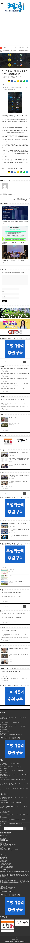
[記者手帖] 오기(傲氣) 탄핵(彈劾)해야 (8, 630)
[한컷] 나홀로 (3, 428)
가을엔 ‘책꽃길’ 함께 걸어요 (14, 569)
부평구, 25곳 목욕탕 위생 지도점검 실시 (9, 763)
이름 (3, 287)
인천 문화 (6, 50)
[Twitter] (14, 939)
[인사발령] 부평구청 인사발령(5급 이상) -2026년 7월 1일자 (12, 674)
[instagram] (17, 939)
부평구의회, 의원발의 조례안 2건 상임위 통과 (18, 464)
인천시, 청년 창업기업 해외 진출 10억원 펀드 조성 (11, 592)
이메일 (3, 291)
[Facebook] (13, 939)
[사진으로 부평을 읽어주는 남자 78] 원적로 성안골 (12, 802)
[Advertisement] (15, 30)
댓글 (3, 274)
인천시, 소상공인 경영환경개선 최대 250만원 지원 (11, 596)
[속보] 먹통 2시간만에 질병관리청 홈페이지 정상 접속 (12, 779)
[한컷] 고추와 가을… (13, 417)
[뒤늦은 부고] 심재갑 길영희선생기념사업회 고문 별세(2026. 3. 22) (14, 678)
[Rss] (12, 939)
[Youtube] (16, 939)
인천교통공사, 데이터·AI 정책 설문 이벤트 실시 (10, 195)
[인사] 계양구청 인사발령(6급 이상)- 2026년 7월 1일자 (11, 671)
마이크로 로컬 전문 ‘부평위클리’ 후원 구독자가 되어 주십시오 (13, 403)
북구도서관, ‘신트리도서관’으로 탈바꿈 (16, 581)
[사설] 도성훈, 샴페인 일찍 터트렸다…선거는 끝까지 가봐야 (13, 613)
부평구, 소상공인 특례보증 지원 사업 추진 (9, 600)
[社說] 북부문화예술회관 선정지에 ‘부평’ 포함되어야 (11, 617)
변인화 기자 (5, 76)
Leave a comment (6, 77)
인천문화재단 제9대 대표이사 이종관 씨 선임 (17, 659)
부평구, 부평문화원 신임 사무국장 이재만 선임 (10, 486)
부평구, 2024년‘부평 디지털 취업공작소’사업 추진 (11, 770)
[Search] (24, 362)
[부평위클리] (15, 7)
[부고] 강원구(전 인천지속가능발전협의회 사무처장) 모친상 (13, 399)
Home (2, 50)
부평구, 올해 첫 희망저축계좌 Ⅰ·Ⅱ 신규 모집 (10, 767)
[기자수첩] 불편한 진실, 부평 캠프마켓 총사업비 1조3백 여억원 (13, 634)
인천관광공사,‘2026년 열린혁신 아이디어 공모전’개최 (14, 242)
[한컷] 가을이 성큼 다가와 (14, 423)
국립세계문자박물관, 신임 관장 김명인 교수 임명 (18, 648)
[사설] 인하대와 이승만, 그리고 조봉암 (8, 621)
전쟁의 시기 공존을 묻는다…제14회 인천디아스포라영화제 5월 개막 (20, 199)
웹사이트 (3, 296)
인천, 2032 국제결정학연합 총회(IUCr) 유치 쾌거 (13, 260)
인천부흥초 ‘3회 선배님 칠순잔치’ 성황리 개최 (18, 481)
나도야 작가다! (11, 575)
